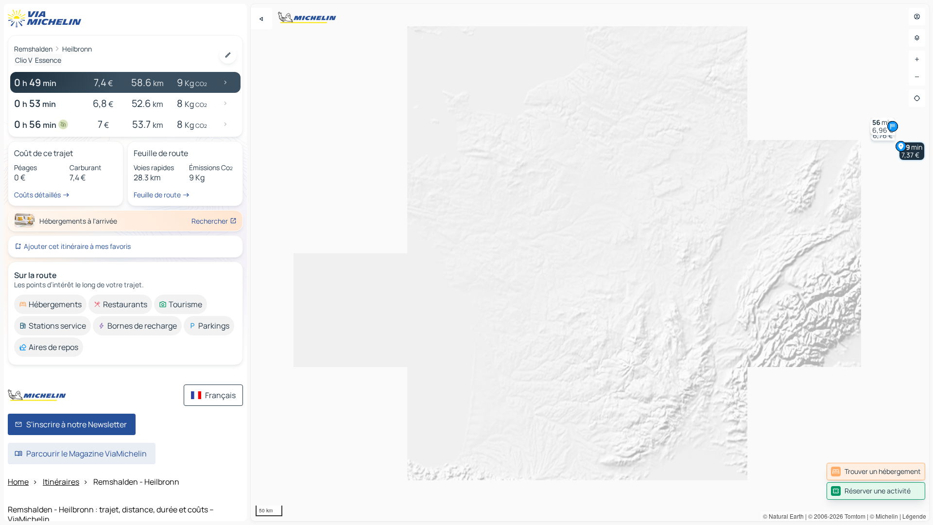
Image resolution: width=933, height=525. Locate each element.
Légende (914, 516)
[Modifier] (228, 55)
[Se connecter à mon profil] (917, 16)
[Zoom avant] (917, 59)
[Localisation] (917, 98)
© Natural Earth (783, 516)
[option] (50, 304)
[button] (911, 151)
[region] (590, 262)
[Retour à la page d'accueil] (47, 18)
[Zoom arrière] (917, 77)
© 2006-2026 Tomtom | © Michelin (853, 516)
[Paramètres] (917, 38)
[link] (876, 471)
